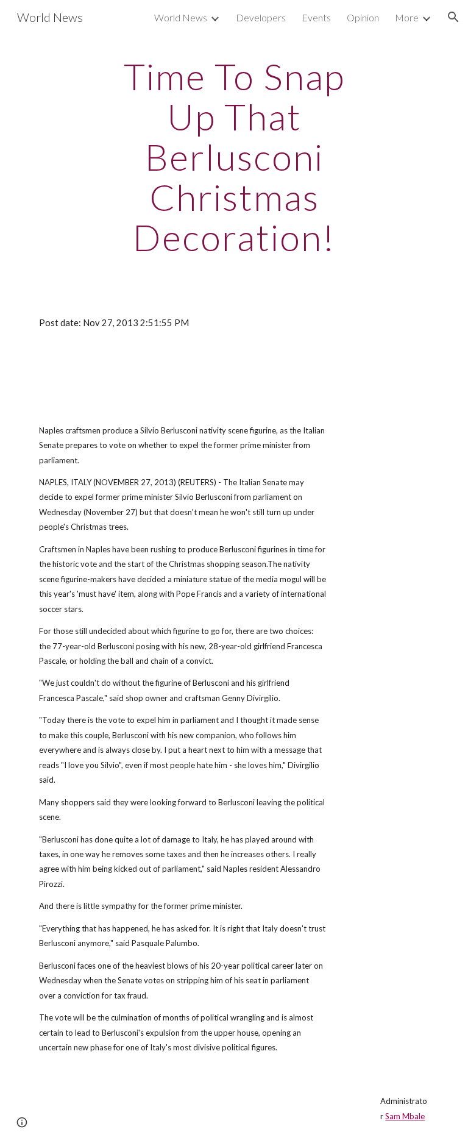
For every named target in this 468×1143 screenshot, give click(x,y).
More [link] (407, 17)
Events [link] (316, 17)
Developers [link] (261, 17)
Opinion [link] (363, 17)
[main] (233, 156)
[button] (453, 17)
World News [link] (180, 17)
